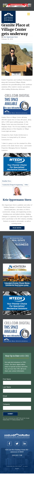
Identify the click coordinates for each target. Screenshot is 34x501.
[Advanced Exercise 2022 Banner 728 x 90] (17, 6)
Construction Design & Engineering (12, 184)
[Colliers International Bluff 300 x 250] (17, 260)
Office (26, 184)
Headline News (6, 181)
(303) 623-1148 (17, 455)
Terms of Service (16, 419)
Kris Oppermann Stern (11, 37)
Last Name (7, 387)
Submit (10, 414)
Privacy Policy (6, 419)
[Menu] (28, 14)
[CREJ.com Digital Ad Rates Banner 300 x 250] (17, 114)
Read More (17, 228)
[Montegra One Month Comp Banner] (17, 288)
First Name (7, 379)
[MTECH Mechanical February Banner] (17, 175)
